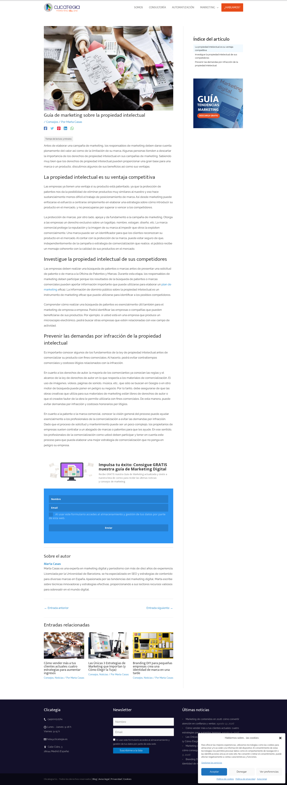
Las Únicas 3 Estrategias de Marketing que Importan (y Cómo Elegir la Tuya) (107, 666)
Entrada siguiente (159, 608)
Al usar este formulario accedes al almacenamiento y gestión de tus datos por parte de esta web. (107, 515)
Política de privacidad (245, 779)
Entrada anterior (56, 608)
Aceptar (214, 771)
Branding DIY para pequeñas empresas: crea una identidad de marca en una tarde (152, 668)
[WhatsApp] (72, 128)
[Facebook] (45, 128)
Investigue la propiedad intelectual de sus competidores (216, 56)
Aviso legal (262, 779)
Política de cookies (225, 779)
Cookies (127, 779)
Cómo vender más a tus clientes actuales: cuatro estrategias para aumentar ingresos (62, 668)
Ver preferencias (269, 771)
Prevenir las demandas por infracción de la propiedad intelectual (216, 64)
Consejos (52, 122)
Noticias (59, 677)
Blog (95, 779)
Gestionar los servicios (211, 763)
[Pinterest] (58, 128)
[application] (216, 7)
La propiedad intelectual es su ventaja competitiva (214, 48)
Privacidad (116, 779)
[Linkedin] (65, 128)
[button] (280, 738)
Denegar (242, 771)
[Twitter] (52, 128)
